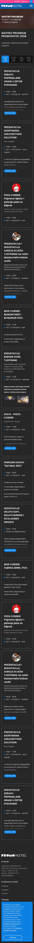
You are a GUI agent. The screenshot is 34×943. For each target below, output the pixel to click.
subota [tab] (28, 59)
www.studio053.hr (7, 876)
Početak (4, 19)
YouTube (4, 893)
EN (31, 1)
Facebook (4, 886)
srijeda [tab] (5, 59)
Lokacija (24, 1)
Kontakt (17, 1)
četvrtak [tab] (14, 59)
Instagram (5, 890)
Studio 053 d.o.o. (15, 866)
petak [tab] (21, 59)
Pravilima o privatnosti (11, 924)
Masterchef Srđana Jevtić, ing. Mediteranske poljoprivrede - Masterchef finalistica (15, 267)
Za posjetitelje (16, 19)
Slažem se (12, 937)
